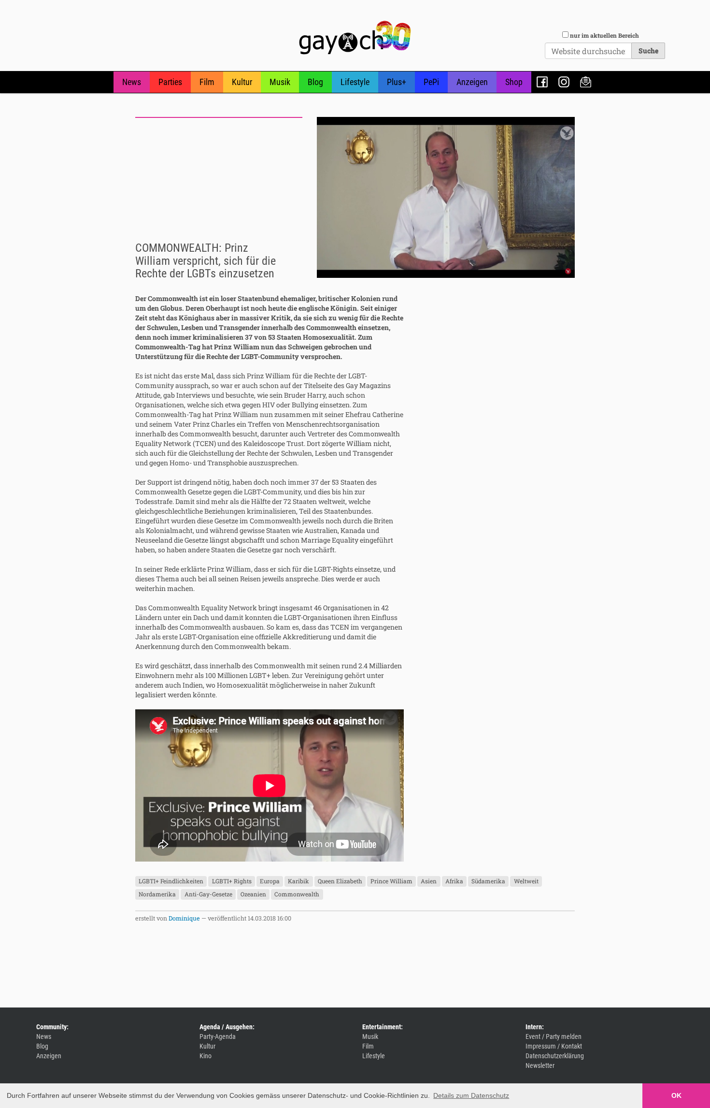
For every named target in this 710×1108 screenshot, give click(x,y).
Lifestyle (355, 82)
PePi (431, 82)
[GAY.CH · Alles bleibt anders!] (355, 38)
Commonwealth (296, 894)
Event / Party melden (553, 1036)
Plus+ (396, 82)
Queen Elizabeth (340, 881)
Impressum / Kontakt (553, 1046)
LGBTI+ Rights (232, 881)
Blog (315, 82)
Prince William (391, 881)
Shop (514, 82)
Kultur (242, 82)
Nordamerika (157, 894)
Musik (280, 82)
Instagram (564, 82)
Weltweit (526, 881)
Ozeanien (253, 894)
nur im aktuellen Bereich (604, 35)
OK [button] (676, 1095)
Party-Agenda (217, 1036)
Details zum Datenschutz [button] (471, 1095)
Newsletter (585, 82)
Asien (429, 881)
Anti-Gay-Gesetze (208, 894)
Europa (270, 881)
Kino (205, 1056)
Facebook (542, 82)
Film (206, 82)
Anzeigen (472, 82)
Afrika (454, 881)
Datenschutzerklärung (554, 1056)
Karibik (298, 881)
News (131, 82)
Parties (170, 82)
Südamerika (488, 881)
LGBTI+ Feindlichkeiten (171, 881)
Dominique (184, 918)
